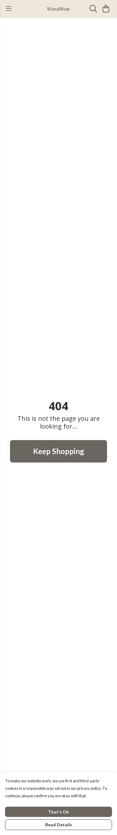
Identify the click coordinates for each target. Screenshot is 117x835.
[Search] (93, 8)
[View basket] (106, 8)
